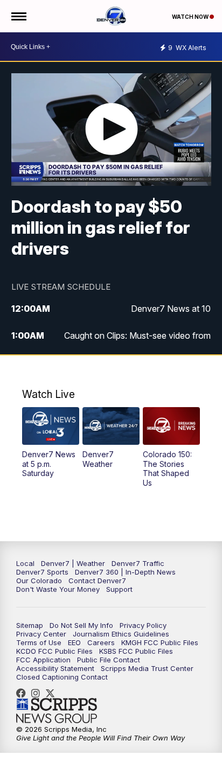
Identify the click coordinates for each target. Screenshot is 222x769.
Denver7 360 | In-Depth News (125, 572)
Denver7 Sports (42, 572)
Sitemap (29, 625)
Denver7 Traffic (138, 563)
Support (119, 589)
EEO (74, 642)
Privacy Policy (143, 625)
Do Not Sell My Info (81, 625)
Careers (101, 642)
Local (25, 563)
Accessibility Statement (55, 668)
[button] (50, 442)
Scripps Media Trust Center (147, 668)
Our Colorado (39, 580)
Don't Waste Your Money (58, 589)
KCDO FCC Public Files (54, 651)
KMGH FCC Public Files (159, 642)
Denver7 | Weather (73, 563)
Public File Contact (108, 659)
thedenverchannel (38, 693)
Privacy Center (41, 634)
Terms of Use (38, 642)
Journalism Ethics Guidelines (121, 634)
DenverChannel (52, 693)
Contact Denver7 (97, 580)
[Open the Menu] (18, 16)
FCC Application (43, 659)
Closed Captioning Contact (62, 677)
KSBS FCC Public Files (136, 651)
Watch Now (191, 16)
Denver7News (23, 693)
